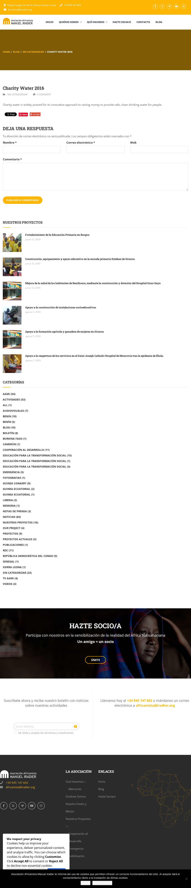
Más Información (102, 882)
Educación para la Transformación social (34, 455)
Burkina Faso (12, 438)
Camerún (9, 444)
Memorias (74, 789)
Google (36, 114)
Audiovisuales (13, 410)
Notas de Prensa (15, 511)
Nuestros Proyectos (18, 522)
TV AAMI (8, 578)
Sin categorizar (33, 51)
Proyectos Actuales (17, 539)
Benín (7, 422)
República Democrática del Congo (28, 556)
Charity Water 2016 (23, 88)
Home (6, 51)
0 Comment (44, 94)
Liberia (8, 500)
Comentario (12, 159)
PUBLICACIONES (13, 545)
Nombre (10, 142)
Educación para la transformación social (34, 461)
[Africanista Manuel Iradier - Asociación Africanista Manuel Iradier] (18, 21)
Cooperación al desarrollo (23, 450)
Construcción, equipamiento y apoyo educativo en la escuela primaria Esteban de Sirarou (80, 259)
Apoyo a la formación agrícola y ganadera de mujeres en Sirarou (64, 331)
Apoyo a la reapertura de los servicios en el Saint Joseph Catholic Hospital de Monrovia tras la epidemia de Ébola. (94, 356)
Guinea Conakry (14, 483)
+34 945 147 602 (72, 5)
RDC (5, 550)
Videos (7, 584)
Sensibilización (75, 856)
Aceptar (85, 882)
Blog (16, 51)
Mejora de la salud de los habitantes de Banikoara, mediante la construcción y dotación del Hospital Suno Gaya (93, 283)
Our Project (11, 528)
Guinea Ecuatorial (16, 489)
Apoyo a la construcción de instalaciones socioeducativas (60, 307)
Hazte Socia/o (107, 796)
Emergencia (11, 472)
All (5, 405)
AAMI (6, 394)
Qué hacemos (74, 781)
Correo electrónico (80, 142)
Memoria (9, 505)
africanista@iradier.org (20, 9)
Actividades (11, 399)
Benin (7, 416)
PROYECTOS (10, 533)
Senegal (9, 561)
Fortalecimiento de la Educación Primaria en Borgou (57, 234)
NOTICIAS (9, 517)
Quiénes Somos (76, 796)
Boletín (8, 433)
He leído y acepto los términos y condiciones (45, 733)
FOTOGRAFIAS (12, 477)
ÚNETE (95, 660)
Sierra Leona (12, 567)
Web (133, 142)
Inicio (101, 781)
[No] (186, 879)
